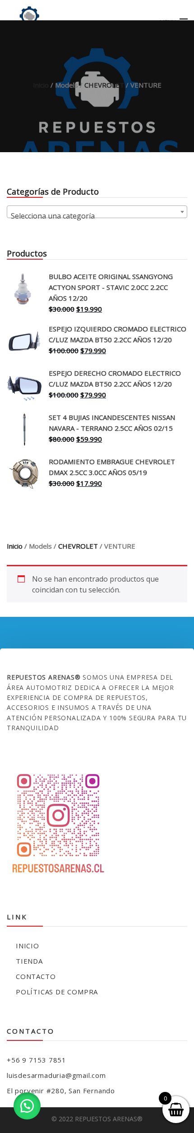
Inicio (41, 84)
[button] (27, 1105)
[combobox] (97, 211)
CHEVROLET (104, 84)
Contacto (35, 976)
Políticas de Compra (57, 991)
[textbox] (97, 216)
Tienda (29, 960)
